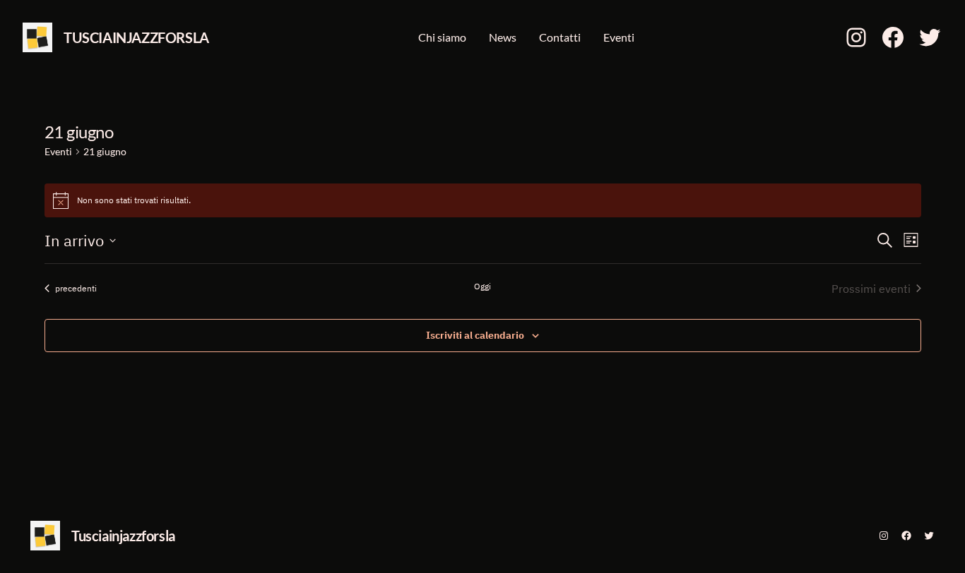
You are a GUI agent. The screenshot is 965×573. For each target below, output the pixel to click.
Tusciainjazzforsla (136, 37)
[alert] (483, 200)
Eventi (58, 151)
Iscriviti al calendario (475, 335)
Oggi (482, 286)
